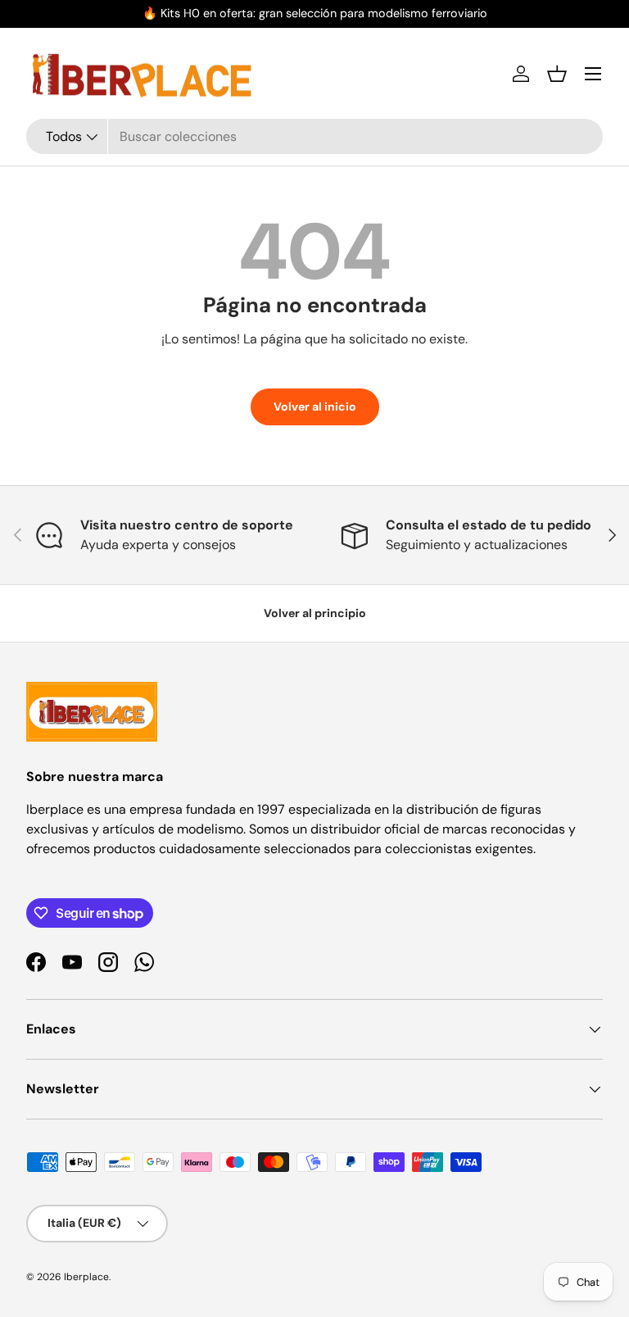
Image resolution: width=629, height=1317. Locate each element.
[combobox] (314, 136)
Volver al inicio (315, 406)
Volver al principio (315, 613)
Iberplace (86, 1276)
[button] (557, 74)
